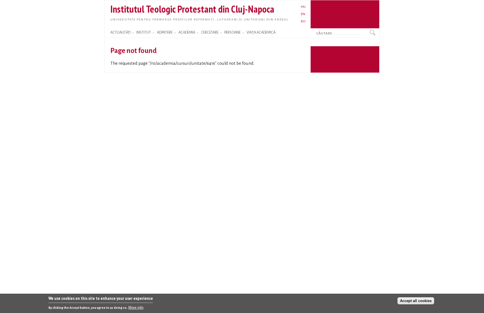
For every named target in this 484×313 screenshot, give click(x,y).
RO (303, 21)
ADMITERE (165, 32)
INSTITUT (143, 32)
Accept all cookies (416, 301)
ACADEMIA (186, 32)
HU (303, 7)
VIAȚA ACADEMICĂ (261, 32)
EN (303, 14)
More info (135, 307)
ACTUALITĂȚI (120, 32)
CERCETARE (209, 32)
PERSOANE (232, 32)
